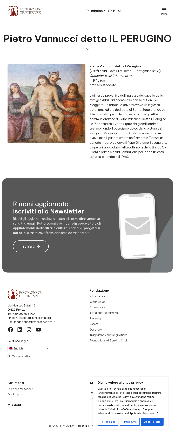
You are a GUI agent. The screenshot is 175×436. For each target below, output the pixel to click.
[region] (130, 403)
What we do (98, 302)
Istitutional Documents (104, 313)
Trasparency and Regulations (108, 335)
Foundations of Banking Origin (109, 340)
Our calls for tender (20, 389)
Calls (111, 11)
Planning (95, 318)
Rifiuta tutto (130, 421)
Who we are (97, 296)
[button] (120, 11)
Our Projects (16, 394)
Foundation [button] (94, 11)
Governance (97, 307)
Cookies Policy (120, 396)
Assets (94, 324)
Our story (96, 329)
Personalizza (108, 421)
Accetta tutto (152, 421)
